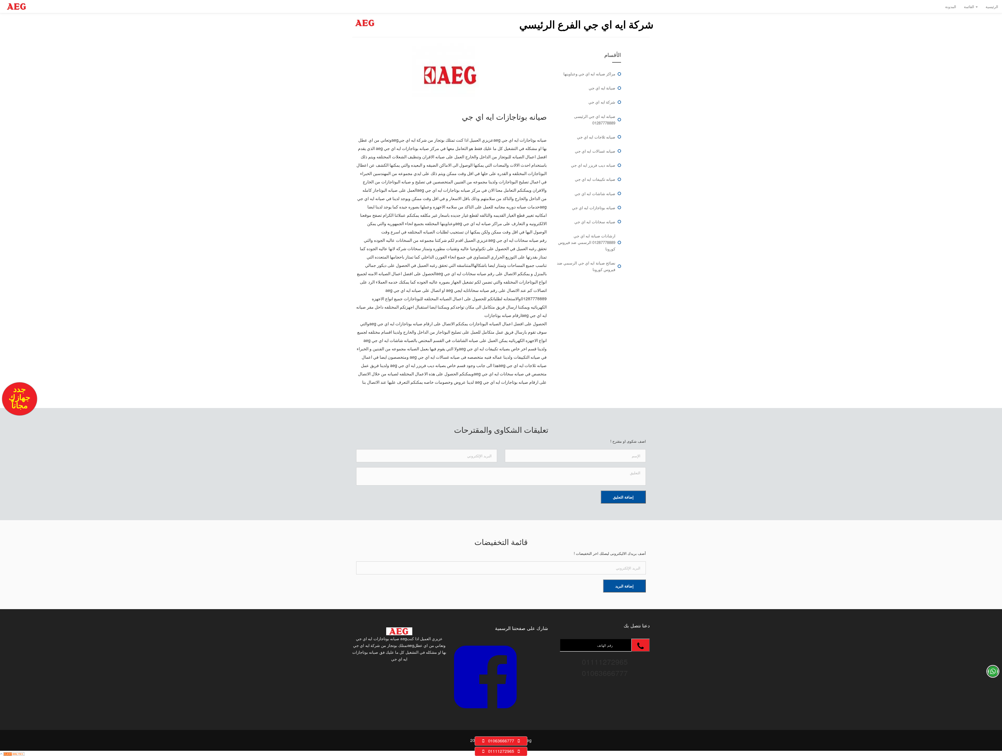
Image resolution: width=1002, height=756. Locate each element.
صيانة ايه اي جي (602, 88)
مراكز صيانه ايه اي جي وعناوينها (589, 73)
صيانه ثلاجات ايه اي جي (596, 137)
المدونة (950, 6)
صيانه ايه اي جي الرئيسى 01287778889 (594, 119)
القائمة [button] (969, 6)
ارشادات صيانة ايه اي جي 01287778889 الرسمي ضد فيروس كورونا (586, 242)
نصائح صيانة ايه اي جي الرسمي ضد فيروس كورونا (586, 266)
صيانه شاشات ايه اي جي (595, 193)
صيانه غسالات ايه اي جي (595, 151)
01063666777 (501, 741)
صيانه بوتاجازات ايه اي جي (593, 207)
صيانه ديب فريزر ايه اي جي (593, 165)
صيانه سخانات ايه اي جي (594, 221)
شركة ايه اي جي (601, 102)
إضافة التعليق (623, 497)
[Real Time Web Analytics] (13, 753)
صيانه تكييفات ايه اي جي (595, 179)
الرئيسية (992, 6)
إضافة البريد (624, 586)
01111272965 (501, 751)
